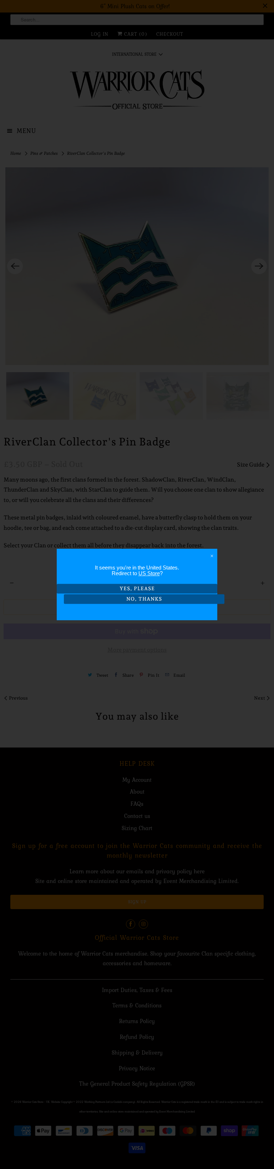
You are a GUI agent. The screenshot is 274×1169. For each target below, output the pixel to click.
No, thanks (144, 599)
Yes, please (137, 588)
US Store (149, 573)
